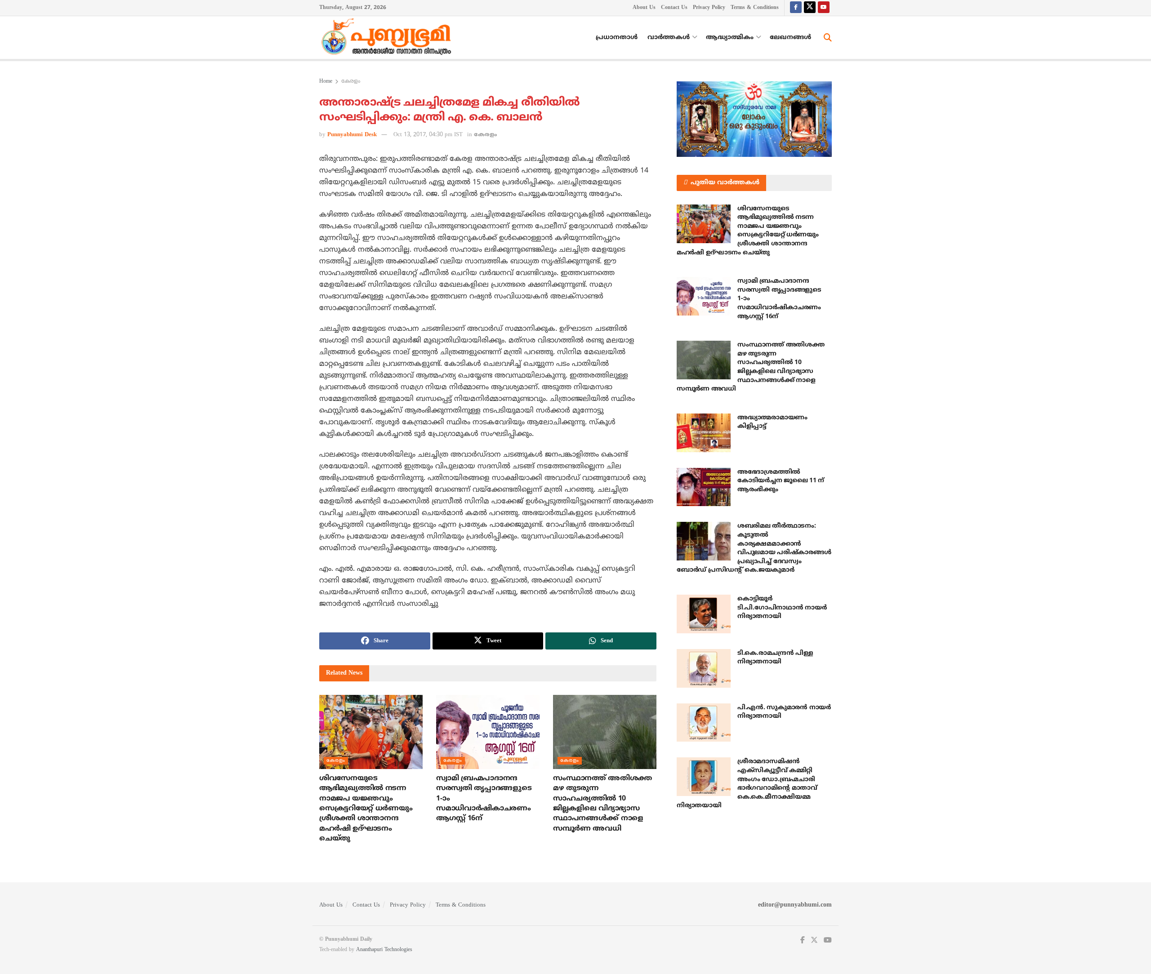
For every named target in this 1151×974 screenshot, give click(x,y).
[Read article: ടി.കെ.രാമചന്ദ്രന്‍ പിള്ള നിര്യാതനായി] (704, 668)
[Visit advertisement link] (754, 119)
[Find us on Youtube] (824, 8)
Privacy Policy (709, 7)
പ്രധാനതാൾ (617, 37)
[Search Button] (828, 38)
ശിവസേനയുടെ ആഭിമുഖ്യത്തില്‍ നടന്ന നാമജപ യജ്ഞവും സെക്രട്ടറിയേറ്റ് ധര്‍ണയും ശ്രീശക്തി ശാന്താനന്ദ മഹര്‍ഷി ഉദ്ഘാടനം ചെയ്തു (365, 808)
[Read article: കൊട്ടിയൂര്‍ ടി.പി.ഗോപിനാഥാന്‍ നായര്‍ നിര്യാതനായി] (704, 614)
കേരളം (350, 81)
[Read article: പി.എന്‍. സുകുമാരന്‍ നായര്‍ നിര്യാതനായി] (704, 722)
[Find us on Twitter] (810, 8)
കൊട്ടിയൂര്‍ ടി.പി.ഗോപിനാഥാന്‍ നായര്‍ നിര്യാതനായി (781, 607)
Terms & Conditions (755, 7)
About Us (644, 7)
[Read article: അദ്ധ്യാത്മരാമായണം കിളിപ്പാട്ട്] (704, 433)
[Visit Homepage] (388, 38)
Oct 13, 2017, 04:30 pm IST (428, 134)
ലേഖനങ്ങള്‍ (790, 37)
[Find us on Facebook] (796, 8)
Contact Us (674, 7)
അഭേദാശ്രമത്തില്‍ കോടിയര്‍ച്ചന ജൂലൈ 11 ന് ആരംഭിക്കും (780, 481)
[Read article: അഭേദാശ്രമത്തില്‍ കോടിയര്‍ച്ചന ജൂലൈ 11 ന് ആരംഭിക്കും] (704, 487)
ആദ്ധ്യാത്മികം (730, 37)
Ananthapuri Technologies (384, 950)
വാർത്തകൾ (668, 37)
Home (325, 81)
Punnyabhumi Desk (352, 134)
